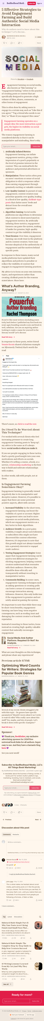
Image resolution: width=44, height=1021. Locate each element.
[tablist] (11, 834)
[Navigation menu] (3, 3)
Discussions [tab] (18, 917)
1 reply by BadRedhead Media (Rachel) (22, 874)
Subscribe (31, 3)
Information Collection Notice (23, 795)
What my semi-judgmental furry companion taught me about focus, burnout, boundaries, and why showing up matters (16, 973)
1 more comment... (8, 906)
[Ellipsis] (41, 859)
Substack (13, 1019)
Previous (8, 820)
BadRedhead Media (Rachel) (16, 36)
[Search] (40, 917)
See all (6, 984)
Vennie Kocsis (8, 344)
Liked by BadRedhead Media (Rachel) (19, 862)
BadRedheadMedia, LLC (9, 293)
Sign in (39, 3)
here (4, 748)
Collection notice (37, 1011)
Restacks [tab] (16, 834)
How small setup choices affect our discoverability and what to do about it (16, 932)
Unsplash (30, 79)
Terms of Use (32, 793)
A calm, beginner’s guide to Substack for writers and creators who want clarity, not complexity (16, 952)
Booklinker (20, 736)
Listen (39, 37)
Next (37, 820)
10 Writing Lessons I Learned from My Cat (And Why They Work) (15, 966)
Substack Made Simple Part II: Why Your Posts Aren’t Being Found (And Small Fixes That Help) (15, 925)
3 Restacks (23, 805)
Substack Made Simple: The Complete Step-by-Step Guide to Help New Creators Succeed (16, 946)
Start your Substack (18, 1015)
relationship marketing (20, 465)
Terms (29, 1011)
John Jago (9, 881)
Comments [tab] (7, 834)
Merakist (21, 79)
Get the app (30, 1015)
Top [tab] (4, 917)
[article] (22, 930)
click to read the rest (27, 424)
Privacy (24, 1011)
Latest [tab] (10, 917)
